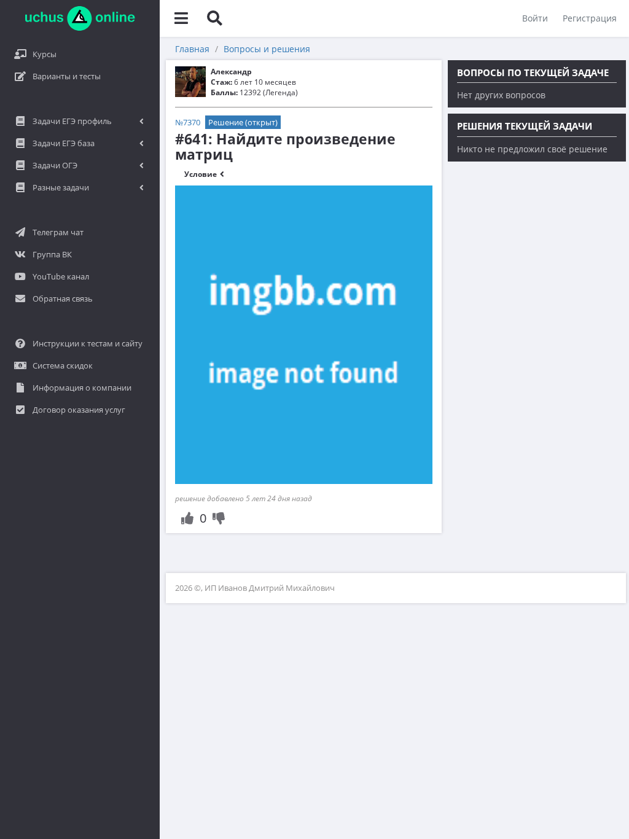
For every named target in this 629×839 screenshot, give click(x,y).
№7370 (187, 122)
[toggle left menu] (181, 18)
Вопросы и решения (267, 49)
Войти (535, 18)
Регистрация (590, 18)
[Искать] (214, 18)
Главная (192, 49)
